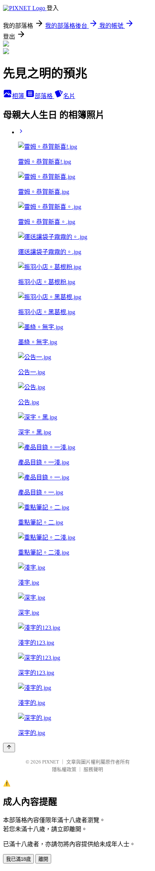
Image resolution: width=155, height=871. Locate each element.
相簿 (19, 96)
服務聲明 (93, 769)
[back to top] (9, 747)
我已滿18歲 (18, 859)
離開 (43, 859)
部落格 (44, 96)
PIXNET (50, 762)
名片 (69, 96)
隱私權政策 (64, 769)
